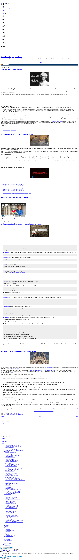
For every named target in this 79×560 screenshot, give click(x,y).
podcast (30, 193)
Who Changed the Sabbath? (9, 502)
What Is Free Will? (8, 487)
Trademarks (3, 440)
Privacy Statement (4, 441)
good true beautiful (18, 414)
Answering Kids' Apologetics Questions (11, 515)
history (9, 130)
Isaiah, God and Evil (8, 485)
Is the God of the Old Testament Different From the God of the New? (15, 479)
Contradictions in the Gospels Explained (11, 473)
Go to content (4, 1)
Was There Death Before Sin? (9, 498)
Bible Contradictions (7, 467)
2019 (2, 22)
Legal (2, 439)
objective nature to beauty (15, 368)
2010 (2, 35)
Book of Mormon (5, 130)
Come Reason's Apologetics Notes (11, 57)
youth (22, 414)
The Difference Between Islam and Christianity (12, 455)
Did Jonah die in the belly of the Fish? (10, 501)
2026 (2, 6)
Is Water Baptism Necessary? (9, 471)
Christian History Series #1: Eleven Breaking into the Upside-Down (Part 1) (13, 184)
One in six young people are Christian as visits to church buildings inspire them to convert (42, 370)
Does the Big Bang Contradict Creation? (11, 521)
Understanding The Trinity (9, 456)
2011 (2, 33)
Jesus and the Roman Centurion (10, 470)
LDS (11, 130)
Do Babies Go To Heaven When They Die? (11, 506)
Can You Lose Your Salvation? (9, 495)
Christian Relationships (8, 513)
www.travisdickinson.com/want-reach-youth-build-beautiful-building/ (44, 411)
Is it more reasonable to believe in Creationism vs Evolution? (14, 520)
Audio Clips (7, 534)
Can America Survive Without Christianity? (9, 8)
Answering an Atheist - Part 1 (9, 447)
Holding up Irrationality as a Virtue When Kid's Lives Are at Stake (22, 224)
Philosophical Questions (7, 481)
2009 (2, 36)
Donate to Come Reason (7, 543)
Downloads (5, 533)
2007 (2, 39)
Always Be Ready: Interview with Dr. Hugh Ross (16, 197)
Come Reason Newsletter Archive (10, 535)
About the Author (6, 525)
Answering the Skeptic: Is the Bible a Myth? (11, 449)
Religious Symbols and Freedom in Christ (11, 516)
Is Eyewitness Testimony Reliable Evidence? (11, 461)
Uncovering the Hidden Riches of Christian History (17, 134)
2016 (2, 26)
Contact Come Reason (7, 545)
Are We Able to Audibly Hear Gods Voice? (11, 509)
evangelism (13, 414)
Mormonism (14, 130)
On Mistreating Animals (8, 472)
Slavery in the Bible (8, 517)
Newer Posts (2, 416)
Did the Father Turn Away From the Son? (11, 500)
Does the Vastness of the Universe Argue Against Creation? (14, 522)
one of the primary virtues (49, 367)
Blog (2, 541)
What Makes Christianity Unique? (10, 463)
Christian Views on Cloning (9, 519)
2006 (2, 40)
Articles (3, 443)
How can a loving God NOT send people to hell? (12, 445)
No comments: (16, 218)
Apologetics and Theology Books (8, 536)
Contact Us (3, 438)
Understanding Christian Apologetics (10, 452)
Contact (3, 544)
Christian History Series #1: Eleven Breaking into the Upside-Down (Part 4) (13, 188)
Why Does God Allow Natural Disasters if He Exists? (13, 446)
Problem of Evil (7, 482)
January (4, 13)
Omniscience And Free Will (9, 488)
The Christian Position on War (9, 512)
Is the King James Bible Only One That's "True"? (12, 499)
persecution (26, 193)
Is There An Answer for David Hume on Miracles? (12, 492)
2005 (2, 42)
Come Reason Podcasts (7, 531)
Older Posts (76, 416)
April (3, 10)
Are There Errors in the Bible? (9, 459)
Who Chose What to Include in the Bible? (11, 453)
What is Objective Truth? (9, 486)
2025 (2, 15)
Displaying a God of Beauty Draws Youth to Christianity (18, 351)
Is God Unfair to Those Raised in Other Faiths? (12, 464)
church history (9, 193)
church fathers (5, 193)
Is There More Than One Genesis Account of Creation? (13, 468)
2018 (2, 23)
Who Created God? (8, 444)
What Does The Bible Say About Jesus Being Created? (13, 477)
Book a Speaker (6, 526)
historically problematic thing (57, 121)
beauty (11, 414)
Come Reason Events (7, 539)
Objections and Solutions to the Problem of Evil (12, 483)
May (3, 7)
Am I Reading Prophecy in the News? (11, 511)
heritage (13, 193)
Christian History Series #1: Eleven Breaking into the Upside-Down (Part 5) (13, 189)
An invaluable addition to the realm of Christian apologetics (8, 550)
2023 (2, 16)
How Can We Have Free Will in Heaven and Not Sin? (13, 489)
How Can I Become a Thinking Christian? (11, 507)
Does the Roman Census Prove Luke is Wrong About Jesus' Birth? (15, 480)
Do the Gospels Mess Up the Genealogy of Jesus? (12, 478)
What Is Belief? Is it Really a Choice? (10, 493)
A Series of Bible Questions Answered (11, 497)
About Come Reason (7, 524)
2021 (2, 19)
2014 (2, 29)
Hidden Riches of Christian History (19, 193)
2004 (2, 43)
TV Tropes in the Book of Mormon (11, 69)
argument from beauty (6, 414)
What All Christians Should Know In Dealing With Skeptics (14, 450)
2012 (2, 32)
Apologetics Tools (6, 528)
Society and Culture (6, 510)
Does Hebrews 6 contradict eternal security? (11, 475)
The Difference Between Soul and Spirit (11, 508)
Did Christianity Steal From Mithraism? (11, 466)
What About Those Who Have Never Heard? (12, 460)
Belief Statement (6, 523)
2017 (2, 25)
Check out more (2, 555)
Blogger (41, 62)
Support (3, 542)
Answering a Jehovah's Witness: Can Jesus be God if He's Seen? (14, 458)
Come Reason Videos (7, 529)
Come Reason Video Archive (9, 530)
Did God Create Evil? (8, 484)
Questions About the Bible (7, 494)
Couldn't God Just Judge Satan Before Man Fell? (12, 491)
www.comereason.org (59, 58)
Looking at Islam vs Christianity (10, 454)
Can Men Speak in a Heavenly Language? (11, 505)
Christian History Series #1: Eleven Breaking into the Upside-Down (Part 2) (13, 185)
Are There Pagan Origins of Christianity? (11, 465)
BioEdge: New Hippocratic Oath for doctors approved (17, 272)
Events (3, 538)
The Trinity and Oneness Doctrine (10, 457)
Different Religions (6, 451)
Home (1, 3)
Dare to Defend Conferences (8, 540)
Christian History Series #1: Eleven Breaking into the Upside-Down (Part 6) (13, 190)
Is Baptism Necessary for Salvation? (10, 503)
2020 (2, 20)
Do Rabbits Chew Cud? (8, 474)
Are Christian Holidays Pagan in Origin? (11, 514)
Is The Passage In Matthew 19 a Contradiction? (12, 469)
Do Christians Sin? (8, 496)
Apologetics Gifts (6, 537)
